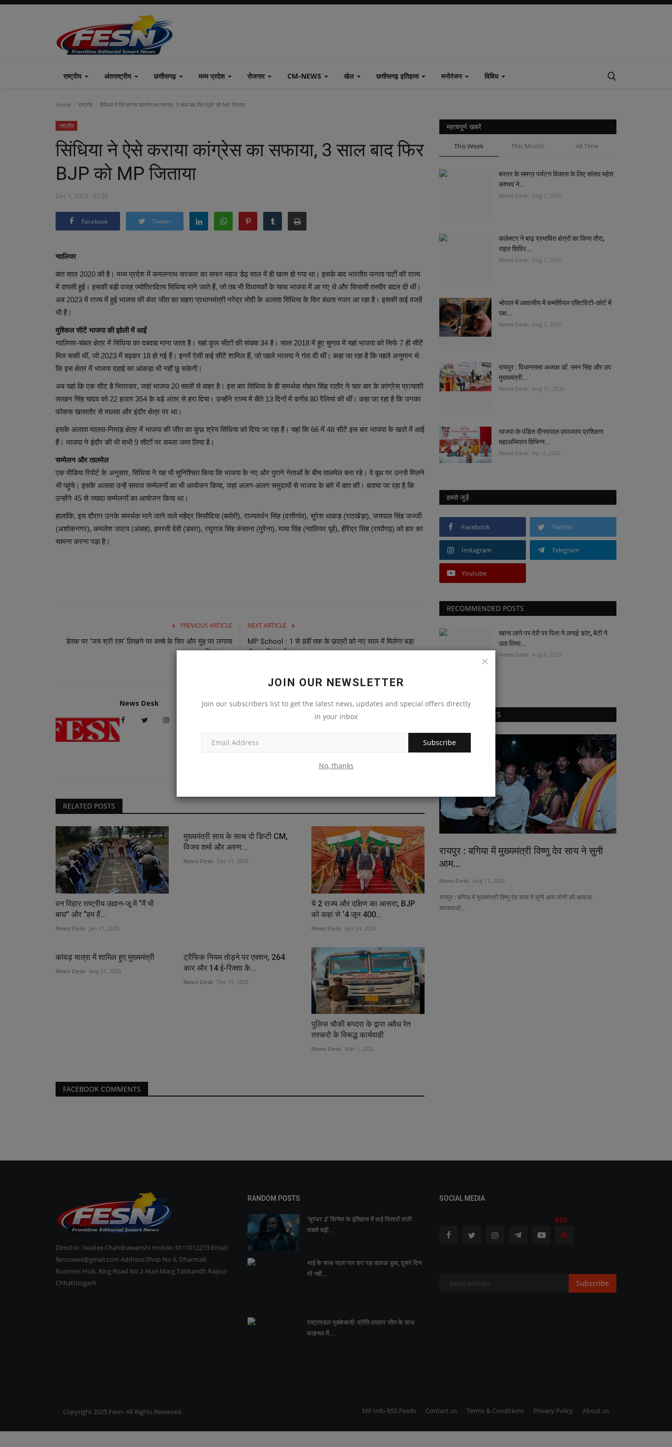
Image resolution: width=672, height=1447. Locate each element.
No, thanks (336, 765)
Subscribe (439, 742)
